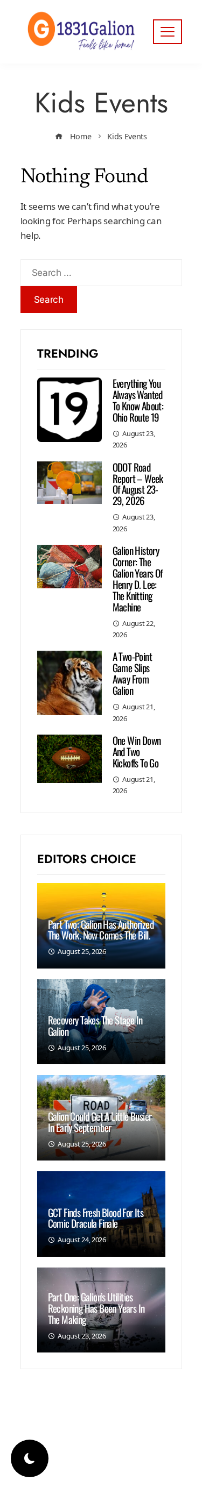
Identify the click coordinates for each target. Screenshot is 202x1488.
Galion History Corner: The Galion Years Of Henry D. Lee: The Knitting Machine (138, 578)
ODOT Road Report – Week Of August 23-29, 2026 (138, 483)
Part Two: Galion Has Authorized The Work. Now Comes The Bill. (101, 929)
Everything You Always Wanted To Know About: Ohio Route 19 (138, 399)
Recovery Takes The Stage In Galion (95, 1025)
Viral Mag (132, 1459)
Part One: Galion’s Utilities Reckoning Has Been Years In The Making (96, 1308)
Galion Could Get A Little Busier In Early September (100, 1121)
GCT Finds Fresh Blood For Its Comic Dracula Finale (96, 1218)
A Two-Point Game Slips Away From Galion (132, 673)
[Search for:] (101, 266)
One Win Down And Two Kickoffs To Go (137, 751)
